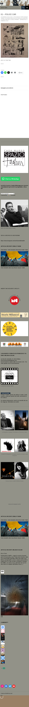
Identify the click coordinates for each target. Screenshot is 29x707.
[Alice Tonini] (3, 638)
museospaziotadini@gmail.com (9, 360)
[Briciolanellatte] (3, 646)
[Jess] (3, 634)
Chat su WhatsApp (12, 179)
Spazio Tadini (4, 7)
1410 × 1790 (13, 17)
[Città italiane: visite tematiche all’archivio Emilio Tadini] (14, 258)
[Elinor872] (3, 657)
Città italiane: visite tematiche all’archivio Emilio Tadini (14, 249)
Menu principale (27, 8)
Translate (12, 195)
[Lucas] (3, 631)
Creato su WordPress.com (6, 693)
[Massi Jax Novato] (3, 654)
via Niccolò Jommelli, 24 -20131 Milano (10, 359)
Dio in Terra (4, 553)
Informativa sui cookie (13, 402)
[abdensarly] (3, 661)
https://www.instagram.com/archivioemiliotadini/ (13, 240)
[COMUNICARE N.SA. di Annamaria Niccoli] (3, 642)
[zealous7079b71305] (3, 650)
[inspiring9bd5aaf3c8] (3, 627)
